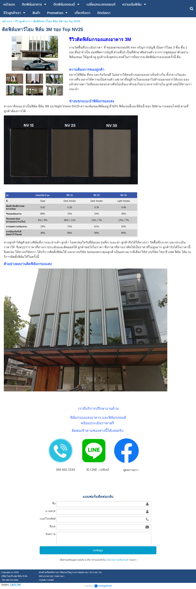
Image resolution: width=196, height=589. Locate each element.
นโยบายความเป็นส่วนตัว (117, 560)
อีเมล (53, 526)
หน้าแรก (7, 21)
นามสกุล (50, 511)
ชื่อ (54, 503)
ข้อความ (51, 534)
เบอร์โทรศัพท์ (48, 518)
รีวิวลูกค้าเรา (22, 21)
